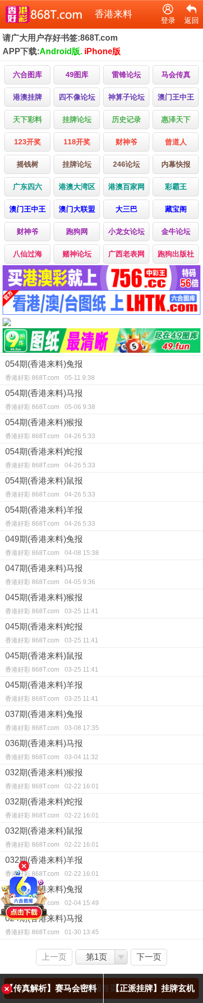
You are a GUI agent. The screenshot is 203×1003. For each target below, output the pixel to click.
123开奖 (27, 142)
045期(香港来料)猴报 (51, 604)
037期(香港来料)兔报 (52, 721)
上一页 (54, 956)
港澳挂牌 (27, 97)
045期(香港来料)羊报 (51, 691)
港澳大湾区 (77, 186)
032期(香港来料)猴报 (52, 779)
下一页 (148, 956)
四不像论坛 (77, 97)
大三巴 (126, 209)
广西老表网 (126, 254)
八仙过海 (27, 254)
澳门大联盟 (77, 209)
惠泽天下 (176, 119)
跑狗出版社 (176, 254)
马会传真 (176, 74)
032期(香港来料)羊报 (52, 866)
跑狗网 (77, 231)
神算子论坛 (126, 97)
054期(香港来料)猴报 (50, 429)
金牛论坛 (176, 231)
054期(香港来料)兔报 (50, 370)
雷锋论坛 (126, 74)
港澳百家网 (126, 186)
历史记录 (126, 119)
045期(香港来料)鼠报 (51, 662)
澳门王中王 (176, 97)
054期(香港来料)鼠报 (50, 487)
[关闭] (24, 866)
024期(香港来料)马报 (52, 925)
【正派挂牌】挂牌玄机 (153, 988)
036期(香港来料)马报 (51, 750)
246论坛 (126, 164)
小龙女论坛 (126, 231)
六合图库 (27, 74)
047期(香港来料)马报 (50, 575)
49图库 (77, 74)
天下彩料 (27, 119)
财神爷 (126, 142)
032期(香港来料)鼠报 (52, 837)
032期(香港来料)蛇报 (52, 808)
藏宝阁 (176, 209)
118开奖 (77, 142)
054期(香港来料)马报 (50, 400)
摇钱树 (28, 164)
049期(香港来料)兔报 (52, 545)
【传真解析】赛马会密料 (51, 988)
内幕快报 (176, 164)
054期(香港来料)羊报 (50, 516)
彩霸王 (176, 186)
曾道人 (176, 142)
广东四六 (27, 186)
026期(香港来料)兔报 (52, 896)
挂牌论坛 (77, 119)
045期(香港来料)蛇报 (51, 633)
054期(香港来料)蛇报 (50, 458)
